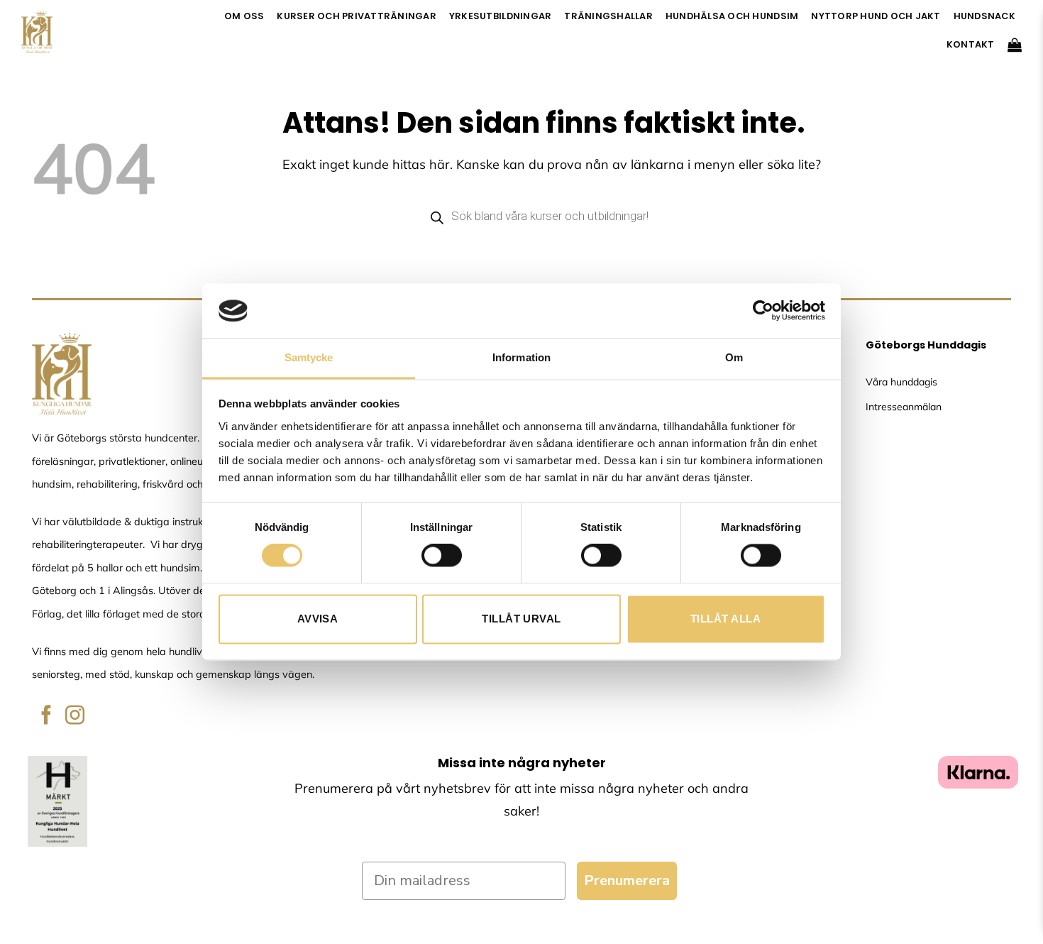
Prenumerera (627, 880)
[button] (1015, 44)
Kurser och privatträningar (356, 16)
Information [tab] (521, 357)
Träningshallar (608, 16)
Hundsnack (984, 16)
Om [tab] (734, 357)
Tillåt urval (521, 619)
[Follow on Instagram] (74, 717)
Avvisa (317, 619)
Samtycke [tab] (309, 357)
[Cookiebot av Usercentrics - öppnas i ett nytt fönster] (763, 311)
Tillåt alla (725, 619)
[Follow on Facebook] (46, 717)
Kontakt (971, 44)
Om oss (244, 16)
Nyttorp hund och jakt (875, 16)
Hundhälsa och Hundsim (732, 16)
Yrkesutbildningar (500, 16)
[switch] (441, 555)
